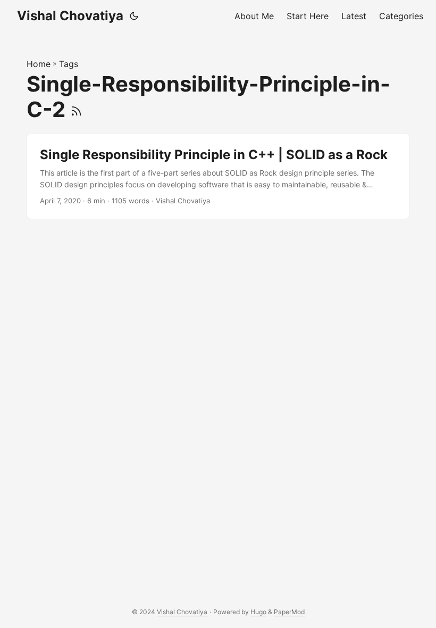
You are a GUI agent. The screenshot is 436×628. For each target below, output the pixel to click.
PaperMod (289, 612)
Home (39, 64)
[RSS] (76, 109)
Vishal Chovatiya (70, 15)
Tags (68, 64)
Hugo (258, 612)
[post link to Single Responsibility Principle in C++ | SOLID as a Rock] (218, 176)
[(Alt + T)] (134, 16)
